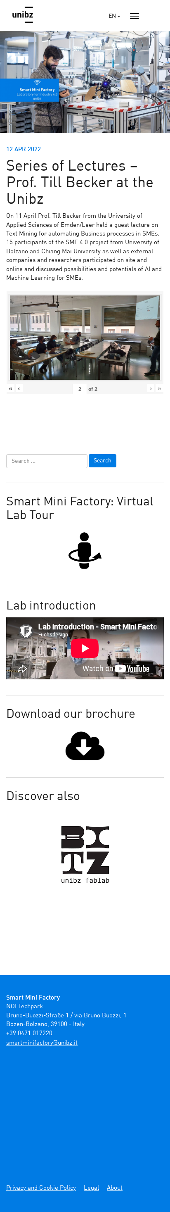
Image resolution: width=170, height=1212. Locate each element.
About (115, 1188)
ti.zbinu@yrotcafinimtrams (42, 1043)
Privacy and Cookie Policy (41, 1188)
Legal (91, 1188)
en (113, 16)
